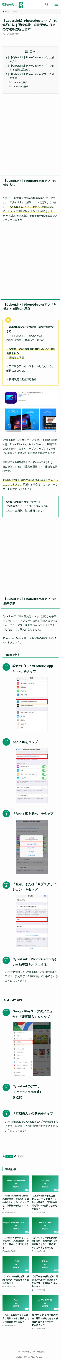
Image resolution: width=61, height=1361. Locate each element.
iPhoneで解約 (21, 82)
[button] (47, 4)
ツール (9, 1156)
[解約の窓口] (13, 4)
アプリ (20, 1156)
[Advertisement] (30, 133)
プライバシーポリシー (25, 1352)
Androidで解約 (21, 86)
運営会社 (41, 1352)
